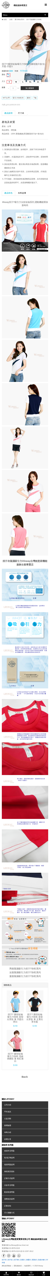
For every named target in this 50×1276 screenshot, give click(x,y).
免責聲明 (27, 1266)
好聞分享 (7, 1139)
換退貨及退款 (9, 1171)
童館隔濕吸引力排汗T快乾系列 (25, 976)
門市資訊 (7, 1112)
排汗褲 (16, 1260)
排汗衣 (4, 1260)
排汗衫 (10, 1260)
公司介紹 (7, 1105)
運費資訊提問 (9, 1199)
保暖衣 (28, 1260)
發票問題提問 (9, 1165)
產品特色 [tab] (8, 193)
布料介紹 (7, 1132)
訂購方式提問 (9, 1178)
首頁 (5, 19)
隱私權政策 (18, 1266)
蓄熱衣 (34, 1260)
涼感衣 (22, 1260)
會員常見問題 (9, 1151)
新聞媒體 (7, 1125)
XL (30, 82)
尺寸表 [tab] (21, 113)
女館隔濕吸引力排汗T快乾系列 (25, 972)
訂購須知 (7, 1206)
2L (38, 82)
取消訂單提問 (9, 1158)
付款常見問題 (9, 1185)
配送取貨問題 (9, 1192)
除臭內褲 (41, 1260)
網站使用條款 (6, 1266)
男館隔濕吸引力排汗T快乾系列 (25, 968)
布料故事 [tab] (22, 193)
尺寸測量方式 (9, 1213)
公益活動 (7, 1119)
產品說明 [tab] (8, 113)
